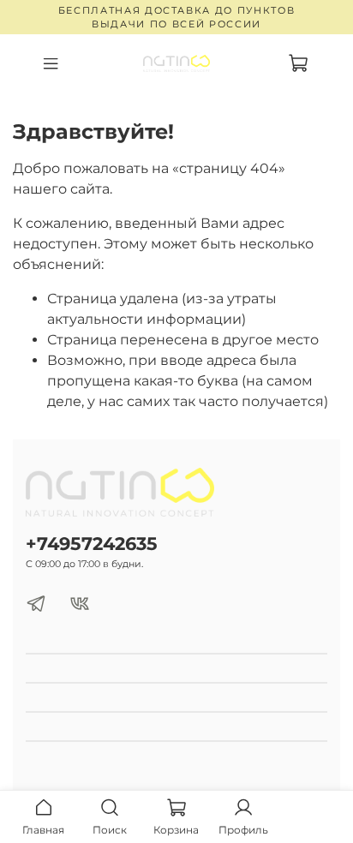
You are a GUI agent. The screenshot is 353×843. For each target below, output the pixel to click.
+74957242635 (92, 543)
